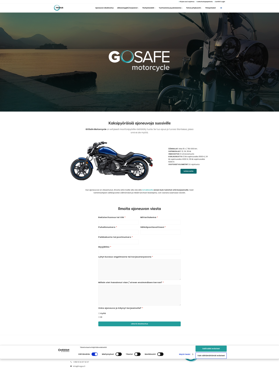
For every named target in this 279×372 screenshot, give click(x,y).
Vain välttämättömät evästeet (211, 355)
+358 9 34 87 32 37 (81, 362)
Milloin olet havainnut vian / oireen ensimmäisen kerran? (131, 282)
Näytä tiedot (184, 354)
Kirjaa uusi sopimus (186, 2)
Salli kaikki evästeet (211, 348)
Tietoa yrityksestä (193, 8)
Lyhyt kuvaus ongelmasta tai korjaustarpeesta (125, 257)
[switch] (119, 354)
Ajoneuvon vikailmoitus (104, 8)
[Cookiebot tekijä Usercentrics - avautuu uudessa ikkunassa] (63, 350)
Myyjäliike (104, 247)
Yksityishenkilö (148, 8)
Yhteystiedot (210, 8)
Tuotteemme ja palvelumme (170, 8)
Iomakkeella (147, 190)
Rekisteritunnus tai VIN (112, 217)
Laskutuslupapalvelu (204, 2)
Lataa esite (188, 171)
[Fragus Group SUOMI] (58, 8)
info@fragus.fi (79, 366)
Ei (101, 317)
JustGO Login (220, 2)
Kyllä (103, 313)
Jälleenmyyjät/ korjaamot (127, 8)
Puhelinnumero (107, 227)
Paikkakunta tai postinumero (115, 237)
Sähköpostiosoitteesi (153, 227)
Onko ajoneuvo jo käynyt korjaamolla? (120, 308)
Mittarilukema (149, 217)
